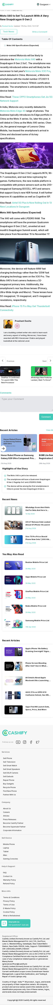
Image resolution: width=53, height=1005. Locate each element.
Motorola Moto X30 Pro (37, 71)
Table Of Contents (12, 39)
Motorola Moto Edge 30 (13, 110)
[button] (46, 417)
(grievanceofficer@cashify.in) (14, 964)
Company (6, 802)
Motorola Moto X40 (25, 59)
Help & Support (8, 866)
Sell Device (7, 838)
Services (6, 752)
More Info (6, 891)
